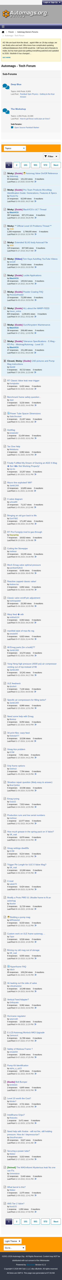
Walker (12, 1154)
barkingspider (15, 601)
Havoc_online (15, 311)
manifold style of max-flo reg (20, 631)
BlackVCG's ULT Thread (34, 209)
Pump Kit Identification (17, 1065)
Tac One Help (13, 446)
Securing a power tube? (18, 1151)
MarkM (12, 367)
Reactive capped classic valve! (21, 581)
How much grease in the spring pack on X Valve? (30, 831)
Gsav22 (13, 802)
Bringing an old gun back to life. (22, 515)
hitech (12, 970)
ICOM (12, 752)
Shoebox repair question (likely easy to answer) (29, 782)
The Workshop (18, 109)
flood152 (13, 1206)
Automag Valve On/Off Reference (42, 173)
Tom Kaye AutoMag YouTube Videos (40, 259)
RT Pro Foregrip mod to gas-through (24, 532)
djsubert (13, 686)
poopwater (14, 433)
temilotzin (13, 1085)
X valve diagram (15, 499)
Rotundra (13, 1118)
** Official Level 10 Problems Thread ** (33, 226)
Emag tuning (13, 798)
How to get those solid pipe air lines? (35, 119)
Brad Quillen (15, 785)
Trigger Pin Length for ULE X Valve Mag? (26, 864)
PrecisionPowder (17, 295)
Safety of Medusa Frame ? (20, 1049)
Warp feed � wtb (15, 614)
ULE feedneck (14, 683)
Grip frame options (16, 766)
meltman (13, 551)
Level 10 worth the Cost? (19, 1098)
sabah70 (13, 884)
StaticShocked (15, 416)
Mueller (13, 904)
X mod (10, 881)
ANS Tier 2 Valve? (15, 1203)
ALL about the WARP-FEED (36, 308)
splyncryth (14, 1019)
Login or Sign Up (50, 2)
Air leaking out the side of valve (22, 983)
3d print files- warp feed (18, 733)
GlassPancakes (16, 1137)
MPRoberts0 (15, 920)
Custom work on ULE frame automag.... (26, 933)
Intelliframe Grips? (16, 1115)
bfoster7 (13, 1101)
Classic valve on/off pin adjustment (23, 598)
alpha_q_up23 (16, 1068)
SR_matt (13, 835)
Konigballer (14, 383)
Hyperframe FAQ (18, 966)
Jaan (12, 400)
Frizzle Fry (14, 196)
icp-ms (12, 469)
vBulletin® (30, 1265)
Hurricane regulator (16, 1016)
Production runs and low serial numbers (26, 815)
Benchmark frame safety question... (24, 397)
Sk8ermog (14, 176)
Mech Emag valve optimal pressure (24, 565)
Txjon (12, 937)
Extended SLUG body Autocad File (31, 242)
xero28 (12, 262)
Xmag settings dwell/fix (18, 848)
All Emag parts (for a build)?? (21, 647)
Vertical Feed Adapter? (18, 999)
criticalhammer (16, 986)
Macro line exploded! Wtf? (19, 482)
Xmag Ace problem (16, 749)
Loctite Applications (32, 275)
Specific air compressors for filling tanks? (26, 700)
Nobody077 (14, 736)
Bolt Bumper (21, 1082)
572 (45, 165)
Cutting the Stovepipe (17, 548)
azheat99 (13, 502)
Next (56, 165)
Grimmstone (15, 1174)
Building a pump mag (20, 917)
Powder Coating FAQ (33, 292)
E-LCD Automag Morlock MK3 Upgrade (26, 1032)
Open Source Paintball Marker (26, 127)
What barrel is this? (16, 1187)
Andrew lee (14, 584)
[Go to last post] (35, 181)
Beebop (13, 719)
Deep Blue (16, 84)
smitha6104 (14, 617)
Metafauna (14, 449)
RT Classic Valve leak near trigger (23, 380)
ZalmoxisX (14, 1035)
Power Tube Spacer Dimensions (25, 413)
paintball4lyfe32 (16, 568)
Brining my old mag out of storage (23, 950)
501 (35, 165)
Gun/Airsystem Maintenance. (37, 325)
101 (25, 165)
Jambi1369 (14, 485)
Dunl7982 (14, 518)
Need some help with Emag (20, 716)
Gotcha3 (13, 769)
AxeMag (11, 430)
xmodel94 (14, 634)
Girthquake (14, 1002)
